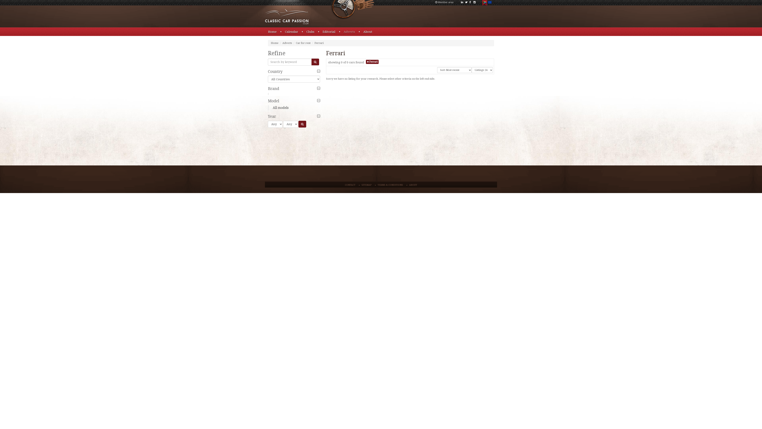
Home (272, 32)
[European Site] (489, 3)
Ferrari (319, 43)
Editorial (329, 32)
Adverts (349, 32)
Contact (350, 185)
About (367, 32)
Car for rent (303, 43)
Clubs (310, 32)
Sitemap (366, 185)
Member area (445, 2)
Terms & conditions (390, 185)
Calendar (291, 32)
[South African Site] (484, 3)
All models (281, 108)
